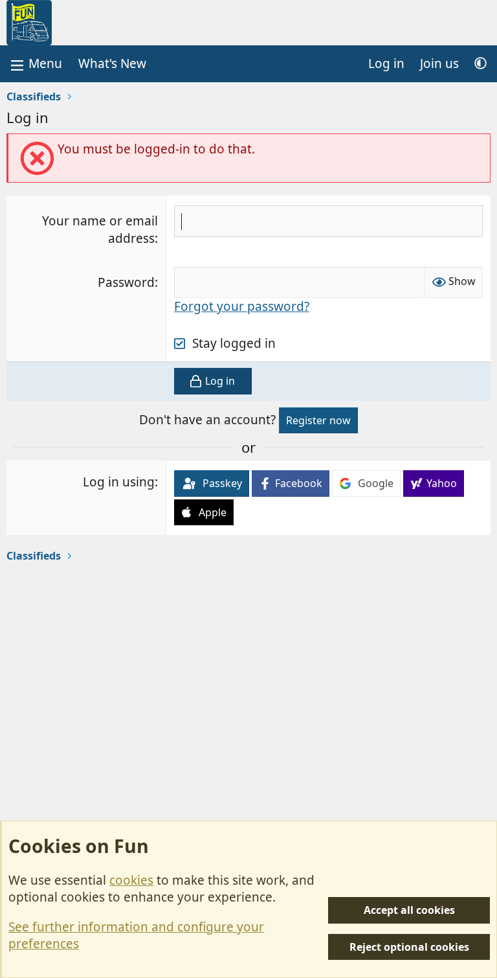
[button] (480, 63)
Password (126, 282)
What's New (112, 63)
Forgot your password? (241, 306)
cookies (131, 880)
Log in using (119, 481)
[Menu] (35, 64)
